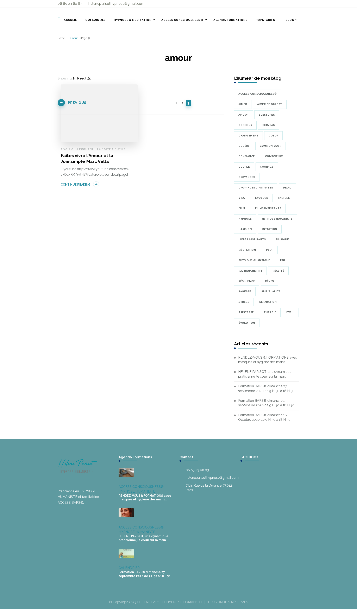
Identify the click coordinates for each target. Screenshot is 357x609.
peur (269, 250)
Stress (243, 302)
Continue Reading (75, 184)
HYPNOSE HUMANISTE (137, 491)
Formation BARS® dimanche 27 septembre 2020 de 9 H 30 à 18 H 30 (266, 388)
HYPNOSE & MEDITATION (133, 19)
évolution (246, 322)
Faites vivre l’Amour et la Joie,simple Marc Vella (87, 158)
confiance (246, 156)
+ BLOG (288, 19)
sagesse (244, 291)
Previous (77, 103)
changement (248, 135)
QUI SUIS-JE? (95, 19)
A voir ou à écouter (77, 149)
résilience (246, 281)
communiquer (270, 146)
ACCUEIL (70, 19)
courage (267, 166)
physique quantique (254, 260)
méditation (247, 250)
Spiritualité (271, 291)
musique (282, 239)
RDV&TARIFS (265, 19)
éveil (290, 312)
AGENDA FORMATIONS (230, 19)
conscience (274, 156)
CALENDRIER (129, 568)
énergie (270, 312)
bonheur (245, 125)
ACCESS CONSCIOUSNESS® (141, 487)
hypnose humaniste (277, 218)
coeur (273, 135)
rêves (269, 281)
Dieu (241, 198)
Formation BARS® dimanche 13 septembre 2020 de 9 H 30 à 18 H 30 (266, 403)
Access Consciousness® (257, 93)
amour (243, 114)
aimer (242, 104)
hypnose (245, 218)
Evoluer (261, 198)
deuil (287, 187)
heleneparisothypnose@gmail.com (212, 478)
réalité (278, 270)
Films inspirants (268, 208)
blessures (267, 114)
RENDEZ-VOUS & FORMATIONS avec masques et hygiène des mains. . (267, 359)
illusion (245, 229)
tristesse (246, 312)
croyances (246, 177)
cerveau (268, 125)
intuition (269, 229)
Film (241, 208)
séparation (268, 302)
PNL (283, 260)
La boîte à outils (111, 149)
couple (244, 166)
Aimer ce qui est (269, 104)
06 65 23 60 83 (197, 470)
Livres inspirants (252, 239)
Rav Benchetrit (250, 270)
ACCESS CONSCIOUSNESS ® (182, 19)
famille (284, 198)
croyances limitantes (255, 187)
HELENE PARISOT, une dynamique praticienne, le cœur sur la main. (264, 374)
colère (244, 146)
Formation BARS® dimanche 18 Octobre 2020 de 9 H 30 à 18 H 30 (264, 417)
